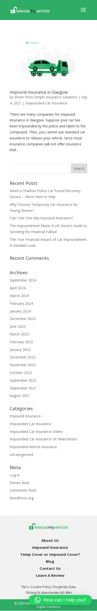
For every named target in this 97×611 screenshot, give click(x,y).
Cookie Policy (41, 587)
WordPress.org (22, 498)
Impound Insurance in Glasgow (39, 92)
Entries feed (19, 482)
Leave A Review (50, 575)
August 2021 (20, 395)
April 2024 (18, 288)
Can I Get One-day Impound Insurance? (41, 218)
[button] (60, 600)
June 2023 (18, 326)
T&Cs (25, 587)
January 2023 (20, 349)
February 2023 (21, 341)
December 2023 (23, 318)
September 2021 (23, 388)
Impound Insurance (25, 416)
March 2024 (19, 295)
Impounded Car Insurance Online (36, 431)
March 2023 (19, 334)
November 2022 (23, 364)
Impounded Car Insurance (46, 103)
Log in (15, 475)
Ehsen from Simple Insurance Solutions (45, 97)
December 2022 (23, 357)
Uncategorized (21, 454)
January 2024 (20, 311)
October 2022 (21, 372)
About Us (50, 540)
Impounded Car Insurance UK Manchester (43, 439)
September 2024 (23, 280)
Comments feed (23, 490)
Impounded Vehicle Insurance (33, 446)
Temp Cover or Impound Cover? (50, 554)
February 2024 (21, 303)
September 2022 (23, 380)
